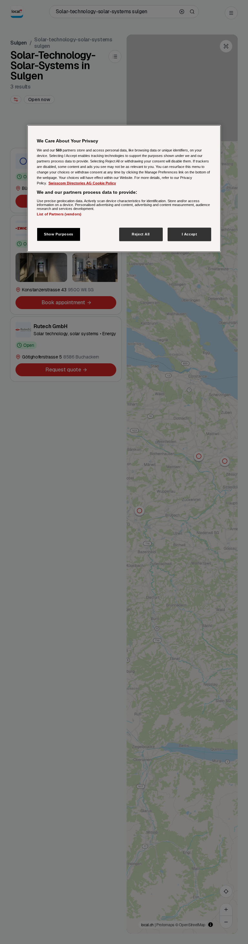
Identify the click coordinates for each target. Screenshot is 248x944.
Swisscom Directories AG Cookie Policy (82, 183)
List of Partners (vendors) (59, 214)
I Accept (189, 234)
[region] (124, 188)
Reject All (141, 234)
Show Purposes (58, 234)
